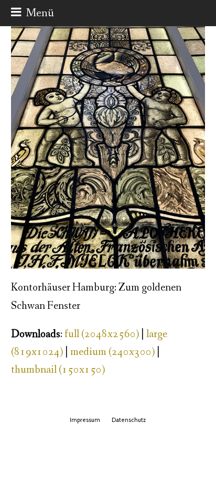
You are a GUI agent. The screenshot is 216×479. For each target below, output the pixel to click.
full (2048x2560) (101, 334)
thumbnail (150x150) (58, 370)
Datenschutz (129, 420)
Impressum (85, 420)
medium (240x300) (112, 352)
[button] (32, 13)
